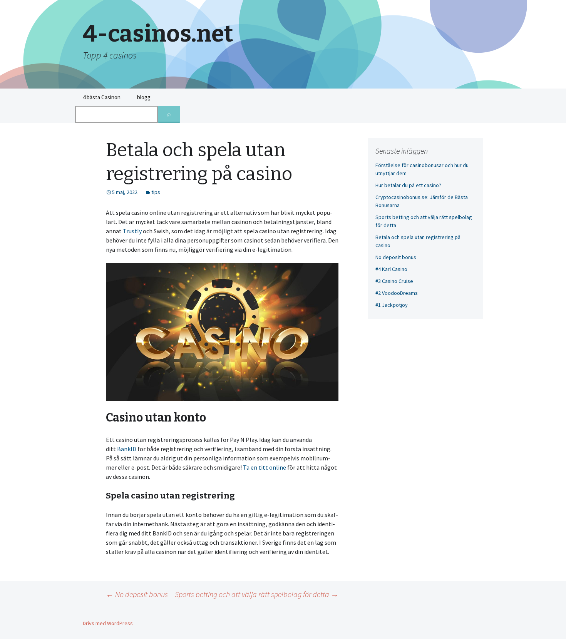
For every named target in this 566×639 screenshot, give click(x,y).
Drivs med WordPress (108, 623)
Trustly (132, 231)
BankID (126, 449)
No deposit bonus (137, 594)
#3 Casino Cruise (394, 281)
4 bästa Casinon (102, 97)
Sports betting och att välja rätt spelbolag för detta (256, 594)
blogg (144, 97)
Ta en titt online (264, 467)
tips (155, 192)
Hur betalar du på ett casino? (408, 185)
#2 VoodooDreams (396, 292)
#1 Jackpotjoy (391, 304)
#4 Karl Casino (391, 269)
